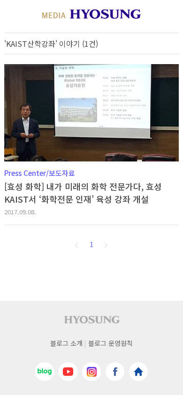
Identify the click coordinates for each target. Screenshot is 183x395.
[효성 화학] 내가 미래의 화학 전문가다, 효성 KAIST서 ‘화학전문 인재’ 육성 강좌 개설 (83, 192)
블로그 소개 (66, 343)
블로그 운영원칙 (110, 343)
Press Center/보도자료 (39, 173)
